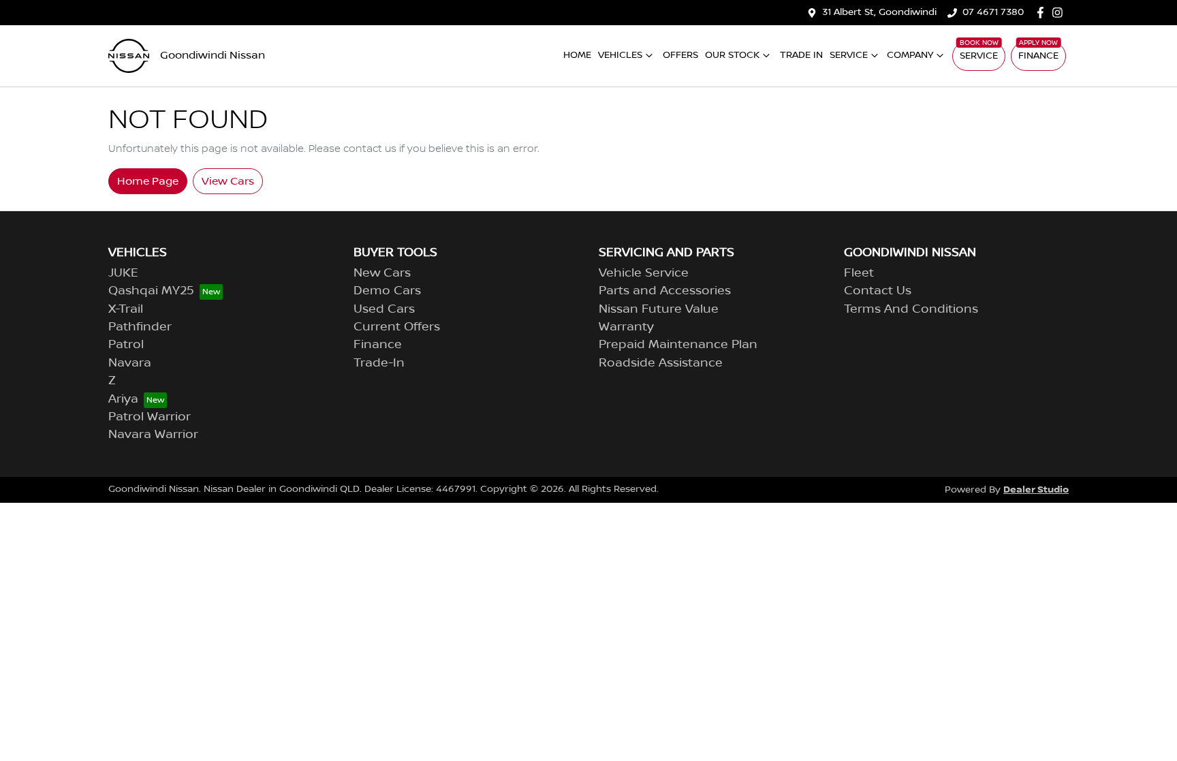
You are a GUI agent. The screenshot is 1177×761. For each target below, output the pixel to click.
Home (577, 55)
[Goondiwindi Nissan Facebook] (1043, 12)
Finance (1038, 55)
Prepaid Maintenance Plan (678, 344)
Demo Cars (387, 290)
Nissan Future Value (659, 309)
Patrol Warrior (149, 416)
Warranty (626, 327)
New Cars (382, 273)
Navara (129, 363)
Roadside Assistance (661, 363)
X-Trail (125, 309)
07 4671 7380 (993, 12)
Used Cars (384, 309)
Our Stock (732, 55)
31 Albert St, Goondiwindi (879, 12)
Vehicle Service (644, 273)
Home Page (147, 181)
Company (910, 55)
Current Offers (397, 327)
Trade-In (379, 363)
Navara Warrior (153, 434)
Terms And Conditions (911, 309)
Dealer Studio (1036, 489)
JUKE (123, 273)
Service (849, 55)
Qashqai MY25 (151, 290)
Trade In (801, 55)
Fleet (859, 273)
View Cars (228, 181)
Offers (680, 55)
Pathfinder (140, 327)
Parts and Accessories (665, 290)
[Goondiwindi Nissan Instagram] (1060, 12)
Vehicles (620, 55)
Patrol (126, 344)
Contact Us (877, 290)
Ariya (123, 399)
